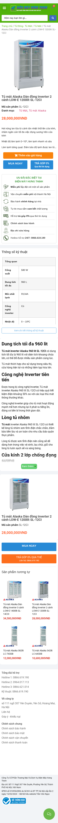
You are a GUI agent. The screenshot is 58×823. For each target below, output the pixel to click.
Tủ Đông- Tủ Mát (23, 26)
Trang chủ (7, 26)
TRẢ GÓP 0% (41, 165)
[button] (4, 7)
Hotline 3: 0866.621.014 (15, 686)
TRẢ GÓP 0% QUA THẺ (29, 559)
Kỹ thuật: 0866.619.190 (15, 691)
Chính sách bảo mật (13, 733)
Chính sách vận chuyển (15, 737)
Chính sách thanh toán (14, 742)
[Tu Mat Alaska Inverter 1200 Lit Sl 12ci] (29, 64)
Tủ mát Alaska (37, 110)
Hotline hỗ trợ (28, 238)
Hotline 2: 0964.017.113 (15, 682)
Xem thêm (28, 466)
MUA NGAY (15, 163)
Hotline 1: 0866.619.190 (15, 677)
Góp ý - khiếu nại (11, 716)
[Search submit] (52, 18)
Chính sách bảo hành (14, 728)
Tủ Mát (37, 26)
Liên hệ (6, 711)
